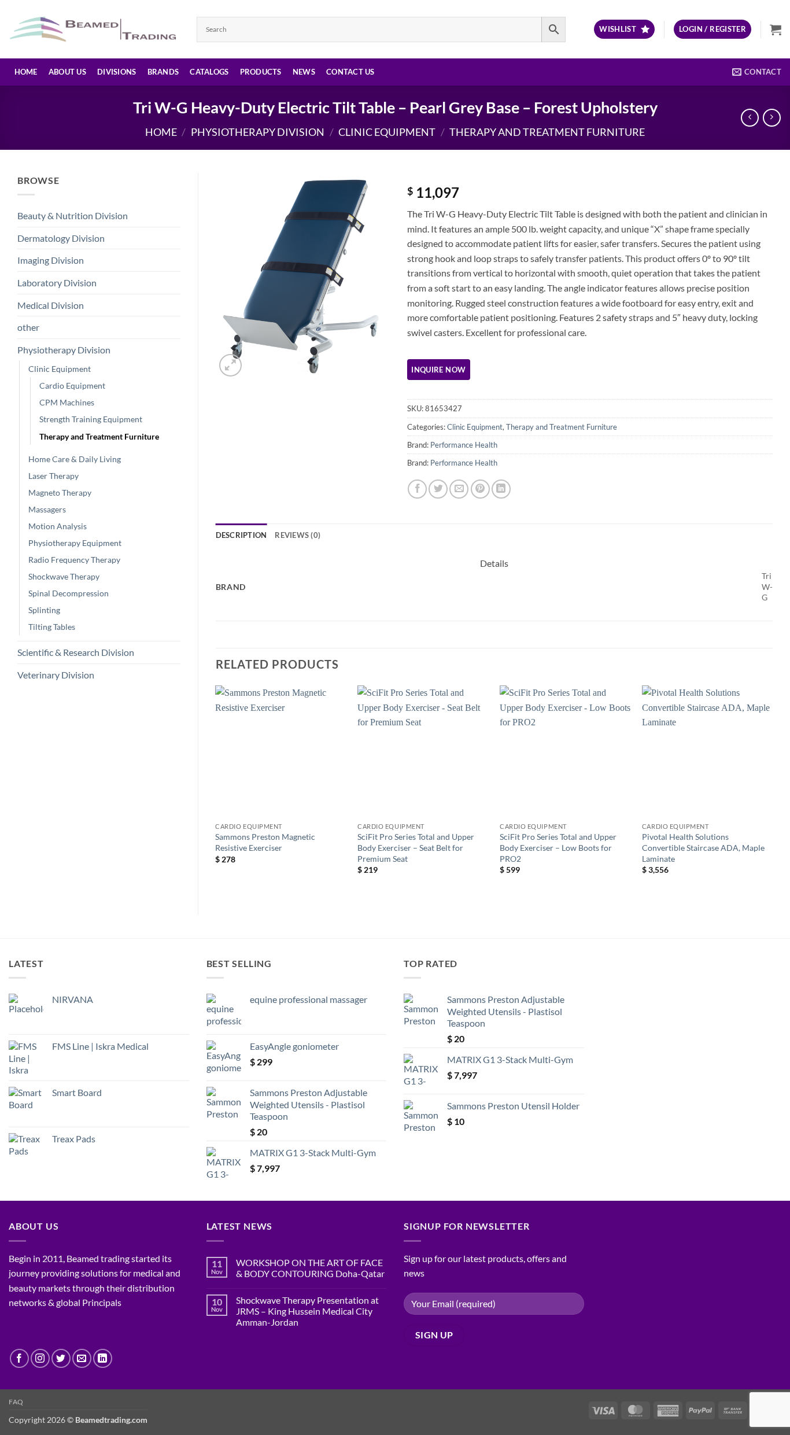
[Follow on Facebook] (19, 1358)
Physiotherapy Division (257, 132)
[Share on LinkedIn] (501, 489)
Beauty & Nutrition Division (72, 215)
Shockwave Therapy (63, 576)
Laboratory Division (57, 282)
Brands (163, 71)
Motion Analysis (57, 526)
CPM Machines (66, 402)
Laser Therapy (53, 476)
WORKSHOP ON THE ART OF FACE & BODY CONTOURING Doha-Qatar (310, 1268)
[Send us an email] (81, 1358)
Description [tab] (241, 535)
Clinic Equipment (386, 132)
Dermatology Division (61, 238)
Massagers (47, 509)
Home (26, 71)
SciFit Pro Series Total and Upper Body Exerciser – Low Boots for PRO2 (558, 847)
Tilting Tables (51, 627)
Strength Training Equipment (90, 419)
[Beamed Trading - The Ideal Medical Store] (94, 29)
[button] (712, 29)
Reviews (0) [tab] (297, 535)
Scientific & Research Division (75, 652)
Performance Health (463, 444)
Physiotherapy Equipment (74, 543)
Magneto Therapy (59, 492)
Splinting (44, 610)
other (28, 327)
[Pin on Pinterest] (480, 489)
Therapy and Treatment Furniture (547, 132)
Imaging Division (50, 259)
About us (67, 71)
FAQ (16, 1401)
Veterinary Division (55, 674)
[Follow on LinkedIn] (102, 1358)
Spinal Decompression (68, 593)
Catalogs (209, 71)
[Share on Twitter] (438, 489)
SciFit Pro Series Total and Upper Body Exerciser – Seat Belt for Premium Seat (415, 847)
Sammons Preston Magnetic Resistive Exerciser (265, 842)
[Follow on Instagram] (40, 1358)
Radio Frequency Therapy (74, 560)
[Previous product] (772, 118)
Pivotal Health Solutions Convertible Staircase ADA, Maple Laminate (703, 847)
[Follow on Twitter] (61, 1358)
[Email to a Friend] (458, 489)
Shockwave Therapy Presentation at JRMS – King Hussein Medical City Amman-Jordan (307, 1310)
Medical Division (50, 305)
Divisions (116, 71)
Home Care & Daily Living (74, 459)
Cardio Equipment (72, 385)
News (304, 71)
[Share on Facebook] (417, 489)
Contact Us (350, 71)
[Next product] (750, 118)
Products (261, 71)
